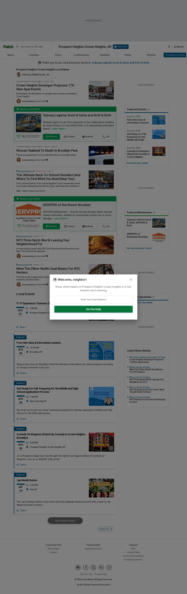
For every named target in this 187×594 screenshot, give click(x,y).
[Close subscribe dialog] (131, 280)
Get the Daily (93, 309)
